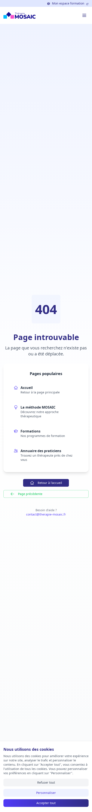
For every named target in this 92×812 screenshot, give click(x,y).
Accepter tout (46, 803)
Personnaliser (46, 793)
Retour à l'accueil (50, 483)
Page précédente (30, 494)
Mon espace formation (68, 3)
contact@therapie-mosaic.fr (46, 514)
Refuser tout (46, 782)
